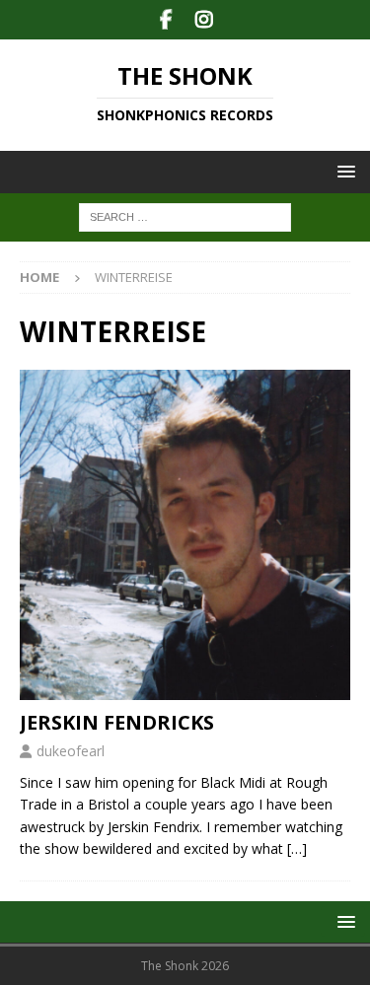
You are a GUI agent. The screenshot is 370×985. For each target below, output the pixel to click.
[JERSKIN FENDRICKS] (185, 535)
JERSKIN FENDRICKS (117, 722)
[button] (343, 171)
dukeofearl (71, 750)
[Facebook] (166, 19)
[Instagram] (204, 19)
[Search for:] (185, 216)
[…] (297, 848)
